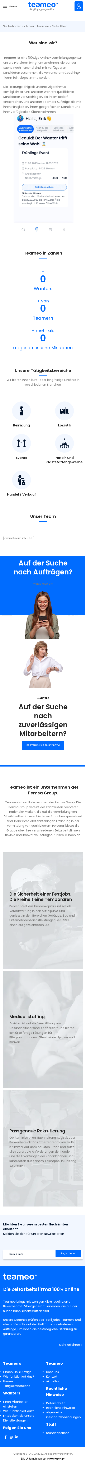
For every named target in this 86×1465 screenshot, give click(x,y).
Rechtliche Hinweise (60, 1408)
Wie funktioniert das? (18, 1376)
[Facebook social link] (5, 1437)
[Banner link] (43, 910)
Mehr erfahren (69, 1345)
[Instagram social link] (11, 1437)
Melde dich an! (43, 584)
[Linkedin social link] (16, 1437)
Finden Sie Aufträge (17, 1372)
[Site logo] (43, 6)
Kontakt (51, 1376)
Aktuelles (52, 1381)
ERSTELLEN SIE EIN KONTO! (43, 745)
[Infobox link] (21, 414)
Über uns (52, 1372)
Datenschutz (55, 1403)
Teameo (43, 26)
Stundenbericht (57, 1433)
